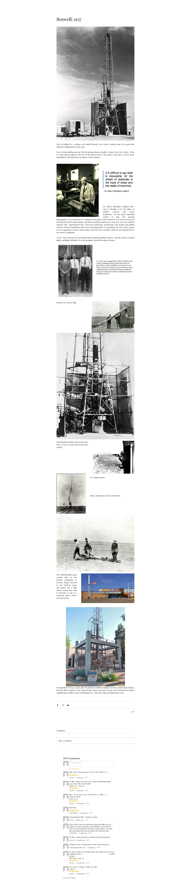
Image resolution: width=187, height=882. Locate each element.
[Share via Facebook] (57, 705)
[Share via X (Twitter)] (63, 705)
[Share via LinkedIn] (68, 705)
